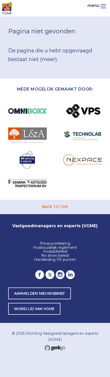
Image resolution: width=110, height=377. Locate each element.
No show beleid (55, 256)
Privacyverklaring (55, 244)
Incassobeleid (55, 252)
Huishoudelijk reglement (55, 248)
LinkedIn (70, 274)
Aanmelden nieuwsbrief (39, 293)
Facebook (39, 274)
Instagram (60, 274)
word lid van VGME (34, 308)
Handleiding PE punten (55, 260)
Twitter (49, 274)
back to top (55, 206)
